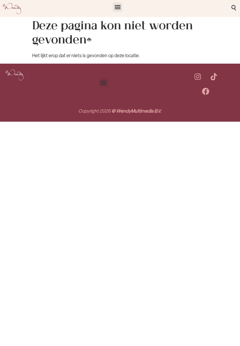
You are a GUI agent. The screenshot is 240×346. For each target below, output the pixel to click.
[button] (117, 7)
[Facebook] (205, 91)
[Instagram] (197, 76)
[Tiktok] (213, 76)
